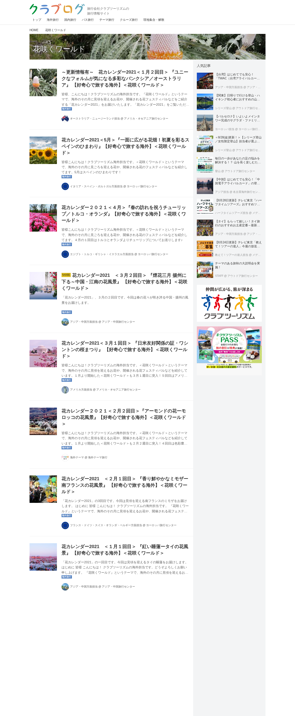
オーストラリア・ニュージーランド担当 (95, 118)
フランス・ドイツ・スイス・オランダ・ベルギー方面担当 (106, 525)
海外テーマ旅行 (97, 457)
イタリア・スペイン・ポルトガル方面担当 (96, 186)
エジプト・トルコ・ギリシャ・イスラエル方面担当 (102, 254)
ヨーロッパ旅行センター (142, 186)
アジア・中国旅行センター (118, 321)
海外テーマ (77, 457)
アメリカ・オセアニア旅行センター (146, 118)
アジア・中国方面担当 (84, 321)
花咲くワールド (59, 49)
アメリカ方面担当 (81, 389)
